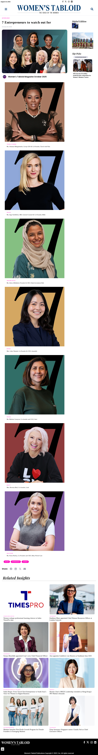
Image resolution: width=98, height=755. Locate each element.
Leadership (25, 561)
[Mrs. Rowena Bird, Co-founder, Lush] (34, 456)
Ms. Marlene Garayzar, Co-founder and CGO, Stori (22, 419)
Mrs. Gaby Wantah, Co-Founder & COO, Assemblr (22, 351)
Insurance (53, 654)
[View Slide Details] (82, 40)
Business (7, 561)
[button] (11, 569)
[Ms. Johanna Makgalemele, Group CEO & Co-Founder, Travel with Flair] (34, 115)
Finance (52, 689)
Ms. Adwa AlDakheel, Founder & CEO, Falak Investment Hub (25, 283)
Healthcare (78, 57)
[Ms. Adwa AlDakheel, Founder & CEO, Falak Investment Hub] (34, 252)
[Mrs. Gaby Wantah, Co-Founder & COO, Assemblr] (34, 320)
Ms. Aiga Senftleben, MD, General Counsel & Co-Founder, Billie (26, 214)
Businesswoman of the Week (11, 689)
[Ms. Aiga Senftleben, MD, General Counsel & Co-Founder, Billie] (34, 184)
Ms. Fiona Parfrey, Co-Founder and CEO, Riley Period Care (24, 555)
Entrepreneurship (16, 561)
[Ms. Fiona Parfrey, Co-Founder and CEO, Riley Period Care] (34, 525)
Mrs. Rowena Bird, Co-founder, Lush (18, 487)
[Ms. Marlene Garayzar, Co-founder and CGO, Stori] (34, 388)
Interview (6, 18)
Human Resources (8, 616)
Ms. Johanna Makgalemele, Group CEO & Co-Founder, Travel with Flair (28, 146)
